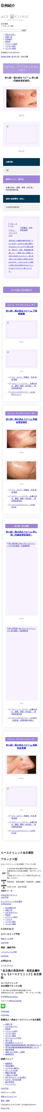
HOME (3, 57)
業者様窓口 (9, 1054)
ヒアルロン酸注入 (12, 1068)
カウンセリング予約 (13, 1038)
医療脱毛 (8, 1063)
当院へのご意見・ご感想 (15, 1052)
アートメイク (10, 1084)
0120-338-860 (16, 1001)
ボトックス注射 (11, 1070)
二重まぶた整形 (11, 1075)
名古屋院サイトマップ (14, 1043)
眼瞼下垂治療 (10, 1073)
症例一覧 (10, 57)
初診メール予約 (7, 939)
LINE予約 (4, 943)
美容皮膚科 (9, 1066)
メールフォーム (7, 965)
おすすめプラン (11, 912)
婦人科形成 (9, 1082)
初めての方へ (10, 35)
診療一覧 (8, 37)
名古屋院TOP (10, 908)
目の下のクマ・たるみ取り (15, 1077)
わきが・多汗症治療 (13, 1080)
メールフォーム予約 (9, 952)
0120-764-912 (13, 997)
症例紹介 (8, 39)
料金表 (8, 41)
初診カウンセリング (9, 1096)
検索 (24, 30)
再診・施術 (5, 1101)
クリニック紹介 (11, 44)
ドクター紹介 (10, 46)
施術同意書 (9, 1050)
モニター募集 (10, 48)
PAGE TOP (5, 1108)
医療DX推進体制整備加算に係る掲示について (23, 1045)
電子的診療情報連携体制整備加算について (22, 1047)
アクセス (8, 919)
